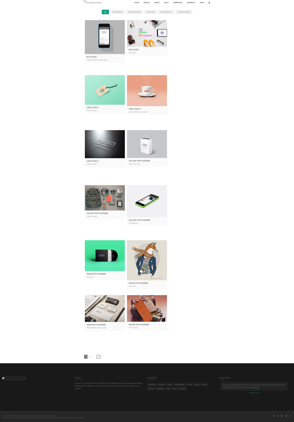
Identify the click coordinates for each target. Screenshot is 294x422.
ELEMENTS (191, 2)
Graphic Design (184, 12)
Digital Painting (134, 12)
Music (168, 388)
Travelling (182, 388)
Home (136, 2)
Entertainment (180, 384)
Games (189, 384)
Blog (166, 2)
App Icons (151, 12)
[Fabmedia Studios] (92, 2)
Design (169, 384)
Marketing (160, 388)
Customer (161, 384)
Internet (204, 384)
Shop (202, 2)
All (105, 12)
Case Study (151, 384)
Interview (151, 388)
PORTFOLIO (177, 2)
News (175, 388)
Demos (147, 2)
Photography (166, 12)
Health (197, 384)
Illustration (117, 12)
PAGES (156, 2)
